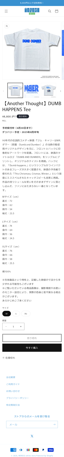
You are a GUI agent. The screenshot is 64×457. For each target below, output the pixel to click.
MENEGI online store (27, 455)
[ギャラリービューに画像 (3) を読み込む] (48, 90)
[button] (6, 11)
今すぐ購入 (32, 347)
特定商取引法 (13, 404)
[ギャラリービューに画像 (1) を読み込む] (15, 90)
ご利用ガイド (13, 384)
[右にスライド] (60, 91)
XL (27, 314)
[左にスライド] (3, 91)
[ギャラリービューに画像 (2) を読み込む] (32, 90)
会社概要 (10, 377)
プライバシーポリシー (17, 397)
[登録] (54, 424)
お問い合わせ (13, 391)
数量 (4, 320)
